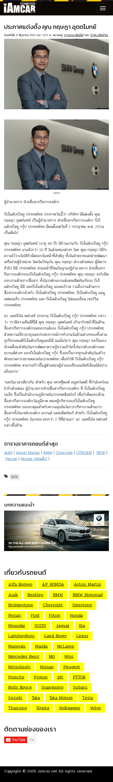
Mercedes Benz (23, 656)
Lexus (82, 635)
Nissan (47, 666)
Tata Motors (61, 697)
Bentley (35, 594)
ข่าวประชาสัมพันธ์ (73, 35)
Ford (35, 615)
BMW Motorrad (88, 594)
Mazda (41, 646)
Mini (69, 656)
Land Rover (55, 635)
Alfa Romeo (20, 584)
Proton (41, 677)
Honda (76, 615)
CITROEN (84, 453)
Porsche (16, 677)
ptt (60, 677)
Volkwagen (69, 707)
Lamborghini (21, 635)
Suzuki (15, 697)
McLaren (65, 646)
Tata (36, 697)
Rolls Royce (20, 687)
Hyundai (16, 625)
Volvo (95, 707)
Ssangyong (52, 687)
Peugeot (71, 666)
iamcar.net (47, 771)
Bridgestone (20, 604)
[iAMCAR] (18, 8)
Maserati (17, 646)
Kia (82, 625)
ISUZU (40, 625)
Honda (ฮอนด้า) (34, 459)
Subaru (80, 687)
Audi (13, 594)
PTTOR (79, 677)
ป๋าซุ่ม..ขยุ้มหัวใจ (99, 35)
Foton (54, 615)
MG (52, 656)
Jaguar (62, 625)
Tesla (87, 697)
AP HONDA (53, 584)
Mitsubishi (19, 666)
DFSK (101, 453)
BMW (47, 453)
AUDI (8, 453)
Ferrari (11, 459)
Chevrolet (64, 453)
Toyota (42, 707)
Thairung (17, 707)
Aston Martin (28, 453)
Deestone (82, 604)
